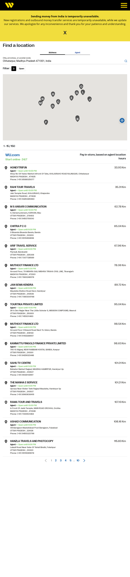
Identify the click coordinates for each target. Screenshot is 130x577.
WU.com (12, 155)
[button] (83, 460)
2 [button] (56, 460)
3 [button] (61, 460)
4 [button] (65, 460)
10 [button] (78, 460)
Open (21, 69)
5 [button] (70, 460)
